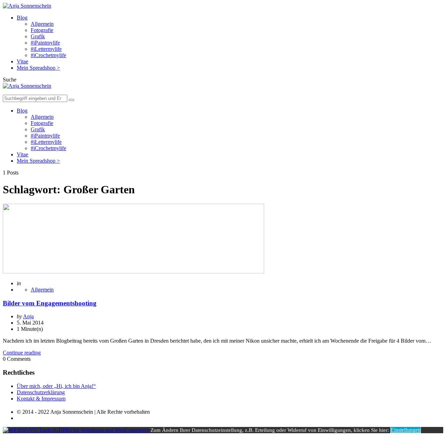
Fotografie (42, 30)
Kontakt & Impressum (41, 399)
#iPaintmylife (45, 43)
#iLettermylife (46, 49)
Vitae (22, 61)
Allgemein (42, 24)
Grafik (38, 36)
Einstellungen (406, 430)
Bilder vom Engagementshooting (50, 303)
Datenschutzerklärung (41, 392)
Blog (22, 18)
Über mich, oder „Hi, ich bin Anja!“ (56, 386)
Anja (28, 316)
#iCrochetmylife (48, 55)
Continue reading (22, 353)
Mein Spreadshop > (38, 68)
